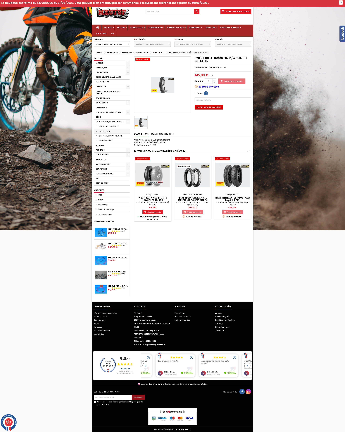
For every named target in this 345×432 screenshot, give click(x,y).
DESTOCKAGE (102, 183)
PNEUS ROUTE (104, 131)
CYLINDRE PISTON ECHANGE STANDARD (118, 272)
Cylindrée (139, 39)
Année (219, 39)
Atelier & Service (175, 27)
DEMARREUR (101, 107)
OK (341, 2)
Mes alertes (99, 334)
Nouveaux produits (183, 316)
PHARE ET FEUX (102, 82)
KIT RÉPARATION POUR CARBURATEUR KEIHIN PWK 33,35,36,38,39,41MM (118, 229)
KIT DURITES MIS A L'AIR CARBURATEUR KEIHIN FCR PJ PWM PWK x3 (118, 286)
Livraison (218, 313)
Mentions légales (222, 316)
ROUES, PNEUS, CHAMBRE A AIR (109, 121)
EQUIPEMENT (195, 27)
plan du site (220, 330)
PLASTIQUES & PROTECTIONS (109, 112)
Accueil (108, 27)
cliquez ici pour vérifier (197, 384)
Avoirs (96, 323)
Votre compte (102, 306)
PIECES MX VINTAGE (229, 27)
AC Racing (102, 204)
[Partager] (206, 93)
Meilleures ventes (182, 320)
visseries (100, 145)
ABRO (100, 200)
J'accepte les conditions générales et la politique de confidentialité (120, 403)
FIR (112, 33)
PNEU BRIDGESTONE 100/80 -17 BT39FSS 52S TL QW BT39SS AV (192, 199)
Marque (98, 39)
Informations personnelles (105, 313)
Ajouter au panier (231, 81)
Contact (139, 306)
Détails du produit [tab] (162, 133)
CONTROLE (101, 86)
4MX (100, 195)
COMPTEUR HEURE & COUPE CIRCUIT (108, 92)
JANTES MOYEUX (106, 140)
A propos (219, 323)
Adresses (98, 327)
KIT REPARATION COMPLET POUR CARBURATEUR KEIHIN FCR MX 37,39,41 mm (118, 257)
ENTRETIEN (210, 27)
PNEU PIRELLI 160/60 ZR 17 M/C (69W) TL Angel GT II (153, 199)
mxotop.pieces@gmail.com (152, 344)
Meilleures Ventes (104, 221)
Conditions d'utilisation (225, 320)
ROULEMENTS (102, 103)
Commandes (99, 320)
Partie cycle (136, 27)
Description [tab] (141, 133)
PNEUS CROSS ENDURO (108, 126)
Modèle (179, 39)
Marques (99, 190)
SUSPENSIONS (102, 154)
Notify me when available (209, 107)
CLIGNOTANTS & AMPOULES (108, 77)
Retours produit (100, 316)
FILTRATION (101, 159)
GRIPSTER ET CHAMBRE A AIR (110, 136)
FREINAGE (100, 150)
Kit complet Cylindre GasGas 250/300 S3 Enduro (118, 243)
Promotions (180, 313)
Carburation (155, 27)
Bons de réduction (102, 330)
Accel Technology (106, 209)
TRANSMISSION (103, 98)
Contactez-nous (222, 327)
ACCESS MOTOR (105, 214)
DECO (98, 117)
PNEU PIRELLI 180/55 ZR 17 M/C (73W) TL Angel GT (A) (232, 199)
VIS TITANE (101, 33)
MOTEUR (121, 27)
